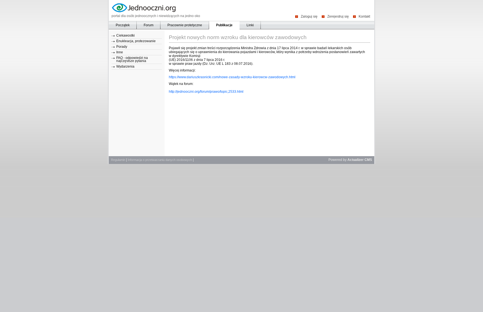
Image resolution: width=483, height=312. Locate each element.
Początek (123, 25)
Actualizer (355, 160)
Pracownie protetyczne (184, 25)
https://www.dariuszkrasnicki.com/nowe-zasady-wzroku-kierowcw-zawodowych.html (232, 77)
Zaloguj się (309, 16)
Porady (121, 47)
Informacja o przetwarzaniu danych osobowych (160, 159)
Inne (119, 52)
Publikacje (224, 25)
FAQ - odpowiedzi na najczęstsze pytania (132, 59)
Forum (148, 25)
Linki (250, 25)
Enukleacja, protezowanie (136, 41)
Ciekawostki (125, 35)
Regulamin (118, 159)
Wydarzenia (125, 66)
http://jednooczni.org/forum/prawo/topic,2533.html (206, 92)
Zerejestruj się (338, 16)
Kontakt (364, 16)
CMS (368, 160)
